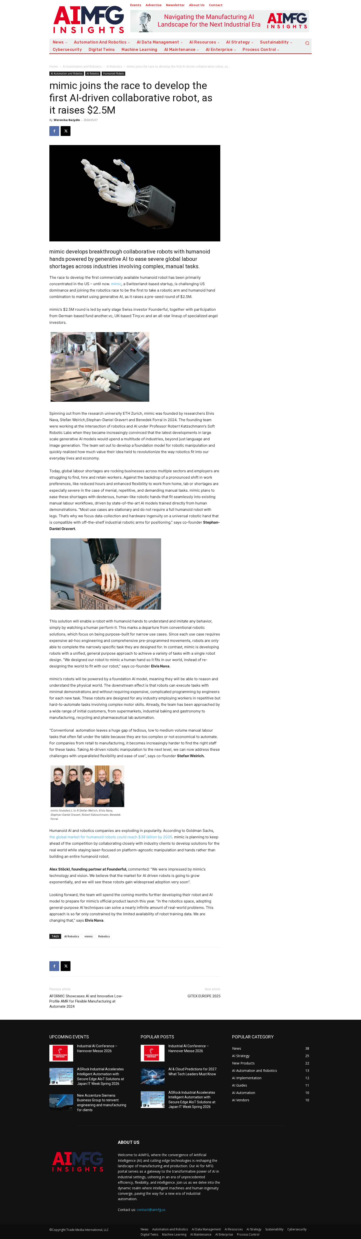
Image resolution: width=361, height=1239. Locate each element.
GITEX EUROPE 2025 (204, 996)
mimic (116, 283)
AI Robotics (114, 66)
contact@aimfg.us (151, 1209)
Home (53, 66)
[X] (65, 131)
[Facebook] (54, 131)
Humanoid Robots (113, 73)
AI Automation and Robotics (82, 66)
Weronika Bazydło (67, 120)
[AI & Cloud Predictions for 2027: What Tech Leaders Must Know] (153, 1076)
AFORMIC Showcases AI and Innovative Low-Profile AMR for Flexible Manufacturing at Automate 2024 (86, 1001)
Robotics (104, 936)
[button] (307, 43)
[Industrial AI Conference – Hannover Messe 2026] (61, 1053)
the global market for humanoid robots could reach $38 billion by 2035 (110, 837)
